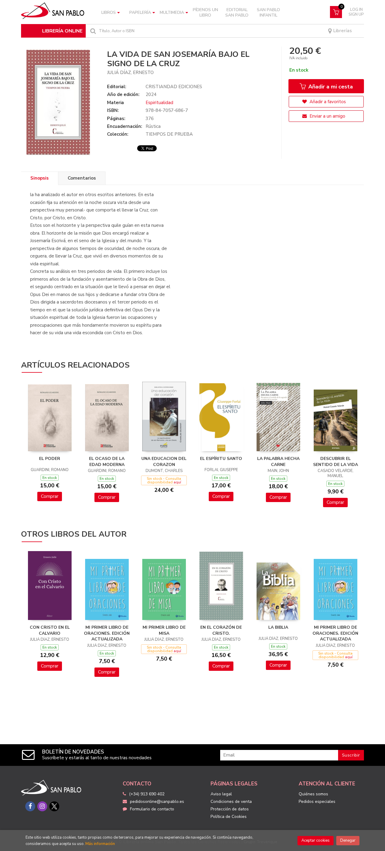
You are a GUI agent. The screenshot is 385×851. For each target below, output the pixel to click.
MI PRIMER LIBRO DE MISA (164, 630)
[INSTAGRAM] (42, 806)
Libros (108, 12)
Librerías (342, 31)
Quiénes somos (313, 794)
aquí (177, 482)
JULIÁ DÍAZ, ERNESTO (130, 72)
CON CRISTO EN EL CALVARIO (50, 630)
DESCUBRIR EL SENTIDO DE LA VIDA (335, 461)
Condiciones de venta (231, 801)
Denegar (348, 840)
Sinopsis (39, 178)
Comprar (49, 496)
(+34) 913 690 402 (147, 794)
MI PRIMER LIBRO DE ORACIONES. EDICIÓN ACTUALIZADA (107, 633)
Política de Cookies (229, 816)
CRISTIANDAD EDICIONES (174, 87)
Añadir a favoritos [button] (327, 102)
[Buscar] (92, 31)
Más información (100, 843)
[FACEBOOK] (30, 806)
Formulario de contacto (152, 809)
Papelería (140, 12)
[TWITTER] (54, 806)
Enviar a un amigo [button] (326, 116)
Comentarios (82, 178)
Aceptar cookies (315, 840)
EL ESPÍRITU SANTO (221, 458)
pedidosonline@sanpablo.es (157, 801)
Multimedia (172, 12)
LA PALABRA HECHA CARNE (278, 461)
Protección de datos (230, 809)
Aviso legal (221, 794)
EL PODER (49, 458)
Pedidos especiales (317, 801)
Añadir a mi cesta (330, 86)
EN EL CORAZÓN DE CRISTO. (221, 630)
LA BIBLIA (278, 627)
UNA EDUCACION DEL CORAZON (163, 461)
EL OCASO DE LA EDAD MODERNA (107, 461)
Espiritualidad (159, 103)
